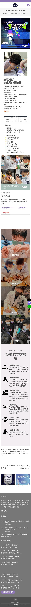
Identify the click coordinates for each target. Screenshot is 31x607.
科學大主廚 (4, 468)
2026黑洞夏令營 (23, 13)
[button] (2, 5)
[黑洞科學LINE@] (29, 306)
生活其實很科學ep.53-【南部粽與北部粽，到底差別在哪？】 (17, 528)
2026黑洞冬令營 (12, 13)
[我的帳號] (28, 5)
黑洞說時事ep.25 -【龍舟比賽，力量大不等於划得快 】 (17, 521)
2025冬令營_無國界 (9, 465)
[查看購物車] (29, 303)
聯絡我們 (18, 602)
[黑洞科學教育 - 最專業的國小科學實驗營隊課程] (15, 5)
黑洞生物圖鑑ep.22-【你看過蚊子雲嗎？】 (17, 534)
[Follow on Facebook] (2, 511)
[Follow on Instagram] (5, 511)
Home (5, 13)
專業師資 (13, 602)
